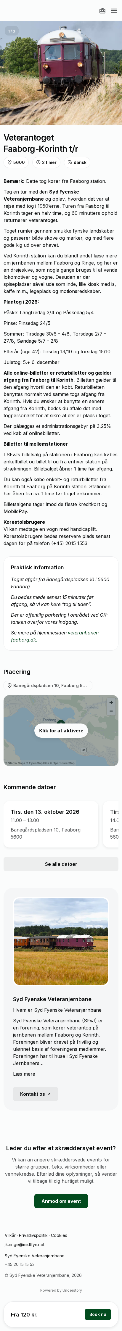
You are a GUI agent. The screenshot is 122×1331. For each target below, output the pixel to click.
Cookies (59, 1235)
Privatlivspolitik (33, 1235)
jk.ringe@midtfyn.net (24, 1244)
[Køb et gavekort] (102, 10)
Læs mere (24, 1074)
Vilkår (10, 1235)
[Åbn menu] (114, 10)
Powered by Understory (61, 1290)
